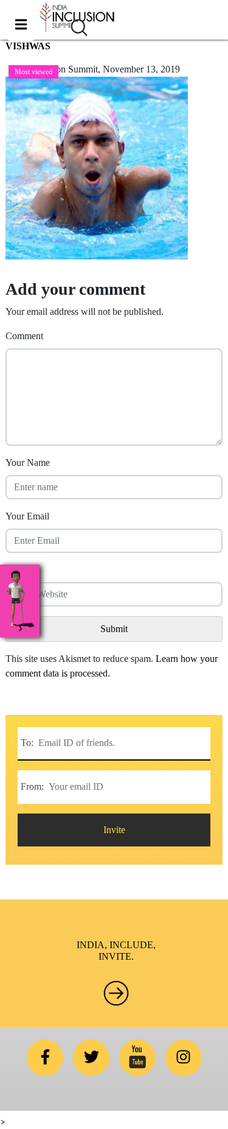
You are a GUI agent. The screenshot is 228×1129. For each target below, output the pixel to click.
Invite (114, 830)
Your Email (27, 516)
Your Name (27, 462)
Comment (24, 336)
